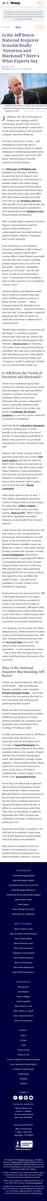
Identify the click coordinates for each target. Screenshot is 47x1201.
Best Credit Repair (23, 939)
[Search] (7, 3)
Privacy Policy (23, 1050)
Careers (23, 1084)
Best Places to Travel (23, 1011)
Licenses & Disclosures (23, 1069)
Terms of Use (23, 1055)
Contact (23, 1040)
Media (18, 27)
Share (40, 27)
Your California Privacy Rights (23, 1064)
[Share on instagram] (26, 1098)
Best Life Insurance (23, 963)
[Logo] (15, 3)
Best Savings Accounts (23, 909)
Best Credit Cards (23, 900)
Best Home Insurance (23, 958)
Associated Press (26, 776)
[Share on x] (21, 1098)
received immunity (13, 554)
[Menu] (4, 3)
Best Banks (23, 904)
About (23, 1036)
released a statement (32, 425)
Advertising (23, 1074)
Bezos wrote (20, 343)
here (40, 1193)
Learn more (28, 19)
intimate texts (35, 211)
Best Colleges (23, 997)
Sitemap (23, 1079)
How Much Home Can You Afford (23, 885)
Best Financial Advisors (23, 972)
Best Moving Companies (23, 914)
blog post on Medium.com (21, 169)
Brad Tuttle (9, 67)
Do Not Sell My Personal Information (23, 1060)
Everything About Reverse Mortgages (24, 895)
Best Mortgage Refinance (23, 890)
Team (23, 1045)
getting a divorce (31, 200)
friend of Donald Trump (16, 693)
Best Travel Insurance (23, 1016)
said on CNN (18, 513)
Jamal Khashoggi (25, 745)
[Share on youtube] (31, 1098)
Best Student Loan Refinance (23, 934)
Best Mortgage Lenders (23, 880)
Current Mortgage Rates (23, 876)
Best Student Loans (23, 929)
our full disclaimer (35, 1183)
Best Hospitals (23, 1001)
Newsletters (23, 987)
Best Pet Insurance (23, 1021)
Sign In (40, 3)
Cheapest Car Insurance (23, 953)
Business (6, 27)
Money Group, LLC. (26, 1160)
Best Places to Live (23, 1006)
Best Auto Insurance (23, 948)
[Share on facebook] (15, 1098)
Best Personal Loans (23, 943)
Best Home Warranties (23, 967)
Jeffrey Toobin (26, 506)
